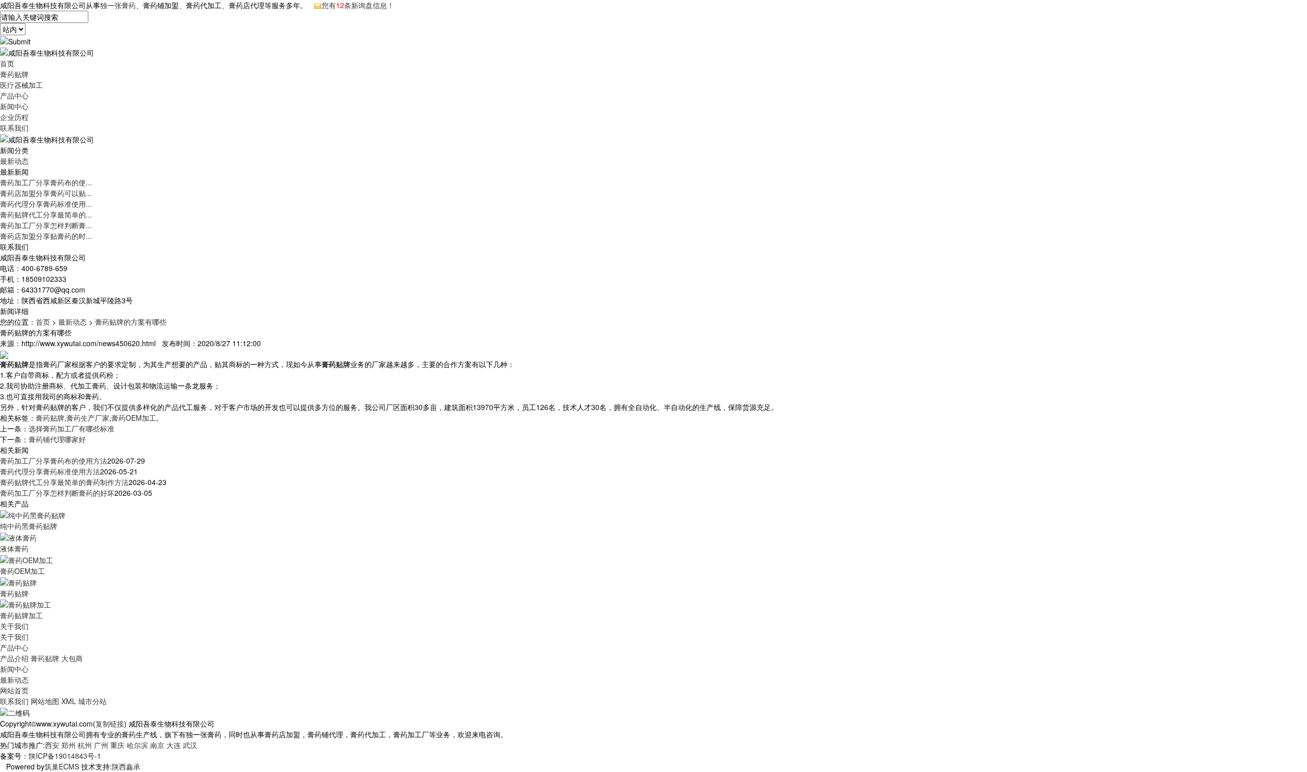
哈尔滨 (137, 745)
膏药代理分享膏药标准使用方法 (50, 471)
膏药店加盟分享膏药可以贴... (46, 193)
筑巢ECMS (61, 766)
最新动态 (14, 161)
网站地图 (45, 701)
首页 (7, 63)
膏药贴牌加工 (21, 615)
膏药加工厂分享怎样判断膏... (46, 225)
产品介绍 (14, 658)
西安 (52, 745)
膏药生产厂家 (87, 418)
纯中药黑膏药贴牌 (28, 526)
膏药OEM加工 (133, 418)
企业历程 (14, 117)
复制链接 (109, 723)
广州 (101, 745)
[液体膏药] (18, 537)
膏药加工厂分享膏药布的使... (46, 182)
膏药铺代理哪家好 (57, 439)
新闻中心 (14, 106)
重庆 (117, 745)
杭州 (85, 745)
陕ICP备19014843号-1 (65, 756)
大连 (173, 745)
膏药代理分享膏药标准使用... (46, 204)
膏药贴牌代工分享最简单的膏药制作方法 (64, 482)
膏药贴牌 (14, 74)
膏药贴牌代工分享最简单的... (46, 214)
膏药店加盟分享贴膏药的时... (46, 236)
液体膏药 (14, 548)
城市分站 (92, 701)
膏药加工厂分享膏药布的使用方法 (53, 460)
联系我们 (14, 128)
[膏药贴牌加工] (25, 604)
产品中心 (14, 95)
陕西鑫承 (126, 766)
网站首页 (14, 690)
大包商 (72, 658)
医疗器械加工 (21, 85)
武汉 (190, 745)
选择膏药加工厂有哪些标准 (71, 428)
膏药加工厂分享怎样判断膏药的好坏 (57, 493)
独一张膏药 (118, 5)
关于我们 (14, 626)
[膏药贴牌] (18, 581)
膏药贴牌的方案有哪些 (130, 322)
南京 (157, 745)
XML (68, 701)
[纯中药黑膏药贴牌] (32, 514)
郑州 (68, 745)
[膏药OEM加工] (26, 559)
